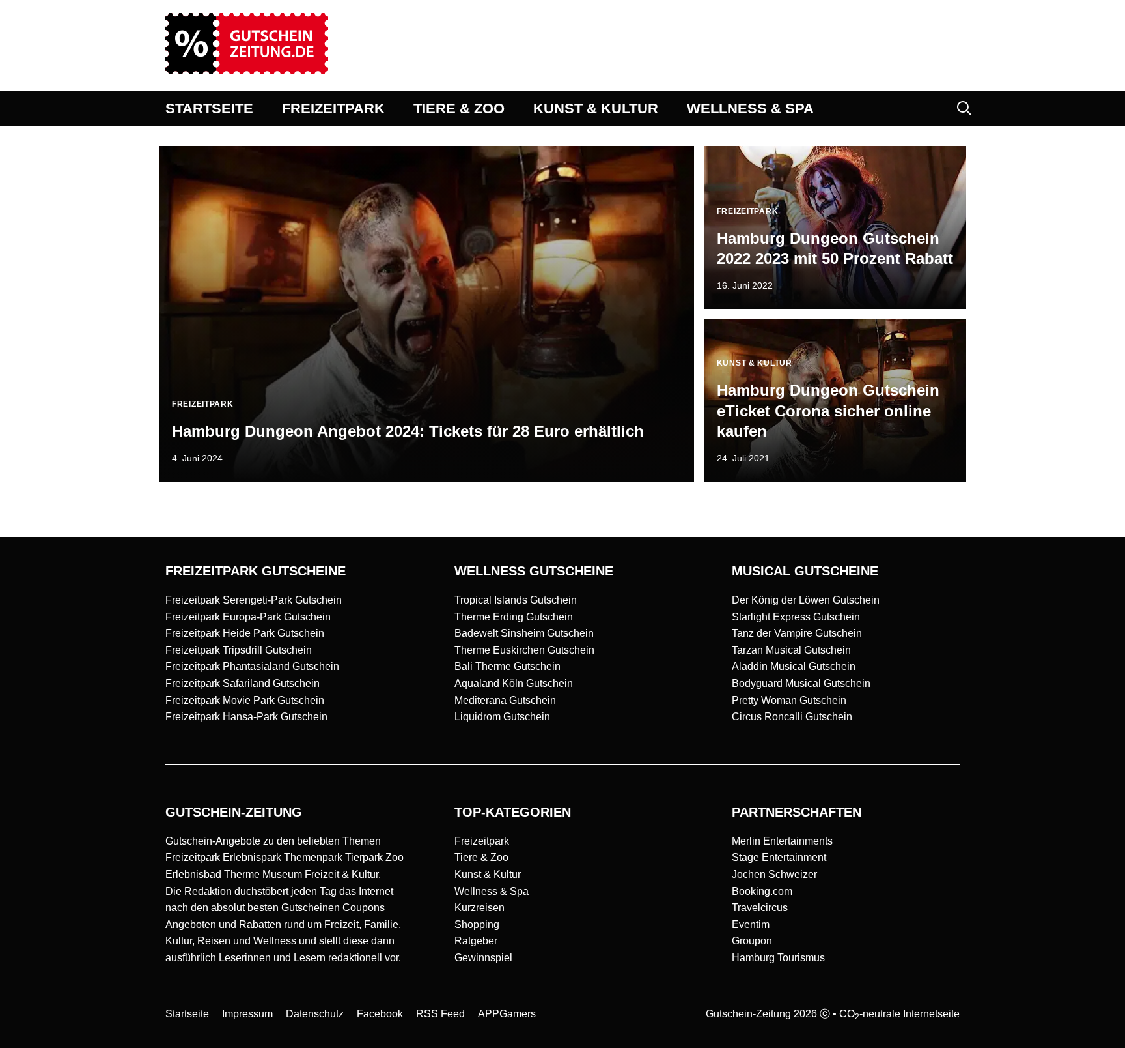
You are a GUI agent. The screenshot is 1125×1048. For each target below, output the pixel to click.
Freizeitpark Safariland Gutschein (242, 683)
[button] (964, 108)
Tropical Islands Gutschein (515, 599)
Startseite (187, 1013)
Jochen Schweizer (774, 874)
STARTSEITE (209, 108)
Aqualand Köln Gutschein (513, 683)
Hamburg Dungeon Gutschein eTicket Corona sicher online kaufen (828, 410)
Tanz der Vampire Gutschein (797, 633)
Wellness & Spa (491, 891)
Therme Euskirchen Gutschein (524, 650)
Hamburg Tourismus (778, 957)
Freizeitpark (481, 841)
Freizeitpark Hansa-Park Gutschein (246, 716)
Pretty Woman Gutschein (789, 700)
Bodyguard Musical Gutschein (801, 683)
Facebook (380, 1013)
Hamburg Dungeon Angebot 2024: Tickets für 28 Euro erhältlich (408, 431)
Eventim (751, 924)
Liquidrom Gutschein (502, 716)
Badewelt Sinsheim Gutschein (524, 633)
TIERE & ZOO (459, 108)
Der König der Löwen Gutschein (806, 599)
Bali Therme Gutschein (507, 666)
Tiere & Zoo (481, 857)
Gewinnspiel (483, 957)
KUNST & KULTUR (595, 108)
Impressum (247, 1013)
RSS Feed (440, 1013)
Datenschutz (315, 1013)
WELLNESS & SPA (750, 108)
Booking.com (762, 891)
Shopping (476, 924)
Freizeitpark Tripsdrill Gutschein (238, 650)
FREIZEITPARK (333, 108)
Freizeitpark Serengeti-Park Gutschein (253, 599)
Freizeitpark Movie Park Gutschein (244, 700)
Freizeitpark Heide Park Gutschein (244, 633)
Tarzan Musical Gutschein (791, 650)
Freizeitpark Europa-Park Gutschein (248, 616)
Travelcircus (760, 907)
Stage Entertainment (779, 857)
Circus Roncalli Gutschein (792, 716)
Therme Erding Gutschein (513, 616)
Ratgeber (475, 940)
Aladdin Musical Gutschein (793, 666)
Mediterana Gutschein (505, 700)
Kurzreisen (479, 907)
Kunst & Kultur (487, 874)
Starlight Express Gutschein (796, 616)
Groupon (752, 940)
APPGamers (507, 1013)
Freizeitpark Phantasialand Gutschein (252, 666)
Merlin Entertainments (782, 841)
